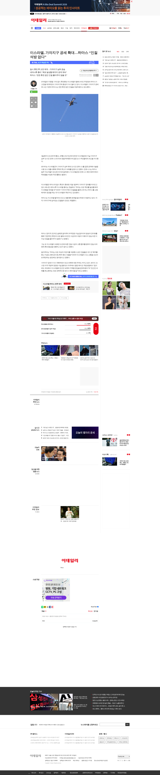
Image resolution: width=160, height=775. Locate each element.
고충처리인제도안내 (87, 772)
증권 (62, 28)
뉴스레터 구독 (89, 392)
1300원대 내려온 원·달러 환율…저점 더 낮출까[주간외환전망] (110, 703)
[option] (65, 14)
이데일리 (47, 20)
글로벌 (49, 28)
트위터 (36, 98)
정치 (71, 28)
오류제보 (105, 772)
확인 (127, 724)
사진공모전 (124, 738)
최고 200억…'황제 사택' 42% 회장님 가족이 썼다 (106, 709)
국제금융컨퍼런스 (111, 742)
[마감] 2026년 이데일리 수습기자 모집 (49, 724)
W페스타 (116, 738)
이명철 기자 (34, 88)
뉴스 (118, 51)
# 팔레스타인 (54, 298)
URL (36, 106)
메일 (32, 102)
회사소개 (33, 772)
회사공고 (41, 772)
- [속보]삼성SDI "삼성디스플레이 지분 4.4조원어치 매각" (44, 737)
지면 (121, 13)
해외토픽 (77, 28)
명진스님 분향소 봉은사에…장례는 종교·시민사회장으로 (109, 700)
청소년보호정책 (74, 772)
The (126, 28)
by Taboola (36, 404)
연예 (127, 51)
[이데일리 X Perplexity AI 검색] (64, 62)
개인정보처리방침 (121, 772)
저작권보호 (98, 772)
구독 (118, 13)
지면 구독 (96, 392)
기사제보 (112, 772)
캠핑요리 (101, 742)
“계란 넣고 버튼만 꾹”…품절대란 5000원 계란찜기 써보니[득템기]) (59, 427)
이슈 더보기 (67, 283)
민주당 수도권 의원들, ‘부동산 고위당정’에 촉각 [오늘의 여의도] (111, 694)
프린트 (36, 102)
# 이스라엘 (64, 298)
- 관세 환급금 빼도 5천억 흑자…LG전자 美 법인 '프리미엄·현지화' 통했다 (45, 740)
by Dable (37, 473)
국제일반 (84, 28)
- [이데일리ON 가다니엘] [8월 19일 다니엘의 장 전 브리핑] (79, 743)
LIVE (32, 13)
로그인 (128, 13)
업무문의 (56, 772)
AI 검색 (38, 28)
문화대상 (101, 738)
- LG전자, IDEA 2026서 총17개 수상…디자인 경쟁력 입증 (45, 743)
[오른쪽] (65, 447)
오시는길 (48, 772)
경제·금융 (56, 28)
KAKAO (32, 106)
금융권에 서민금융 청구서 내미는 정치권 (104, 697)
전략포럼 (109, 738)
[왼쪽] (63, 447)
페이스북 (32, 98)
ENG (113, 13)
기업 (66, 28)
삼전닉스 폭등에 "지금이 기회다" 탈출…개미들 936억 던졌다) (58, 430)
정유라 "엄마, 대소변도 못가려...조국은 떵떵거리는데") (56, 438)
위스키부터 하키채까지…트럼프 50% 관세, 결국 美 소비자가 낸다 (111, 706)
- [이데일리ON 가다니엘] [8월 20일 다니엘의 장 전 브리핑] (79, 740)
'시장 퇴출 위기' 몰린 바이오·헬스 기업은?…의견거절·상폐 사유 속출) (60, 435)
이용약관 (63, 772)
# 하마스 (44, 298)
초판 (124, 13)
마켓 (120, 28)
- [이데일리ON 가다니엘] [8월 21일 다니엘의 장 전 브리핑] (79, 737)
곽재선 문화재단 (123, 742)
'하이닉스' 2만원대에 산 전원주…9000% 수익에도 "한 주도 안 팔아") (60, 432)
